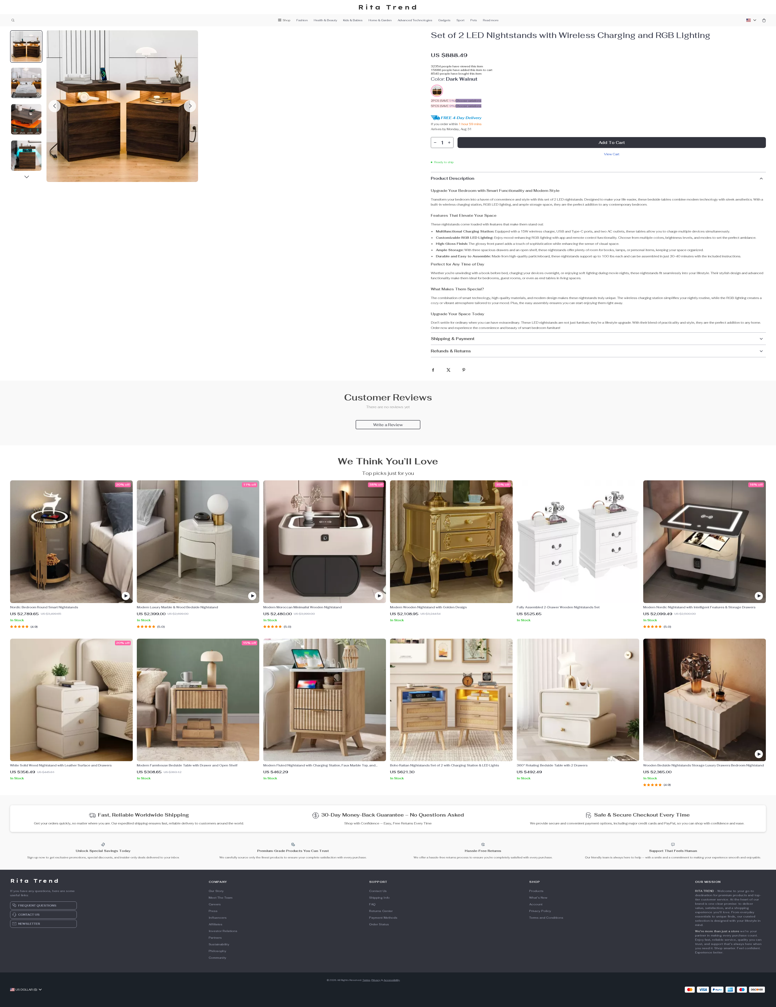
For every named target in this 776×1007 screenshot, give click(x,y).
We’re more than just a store (717, 931)
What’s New (538, 897)
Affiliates (215, 924)
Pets (473, 20)
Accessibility (392, 980)
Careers (215, 904)
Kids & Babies (353, 20)
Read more (491, 20)
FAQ (372, 904)
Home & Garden (380, 20)
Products (536, 891)
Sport (460, 20)
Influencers (218, 917)
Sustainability (219, 944)
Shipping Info (379, 897)
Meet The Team (221, 897)
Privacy (376, 980)
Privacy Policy (540, 911)
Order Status (379, 924)
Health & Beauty (325, 20)
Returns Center (381, 911)
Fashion (302, 20)
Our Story (216, 891)
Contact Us (378, 891)
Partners (215, 937)
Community (217, 957)
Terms (366, 980)
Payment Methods (383, 917)
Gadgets (444, 20)
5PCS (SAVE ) (443, 106)
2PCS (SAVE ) (443, 100)
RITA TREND (704, 891)
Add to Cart (612, 142)
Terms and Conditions (546, 917)
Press (213, 911)
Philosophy (217, 951)
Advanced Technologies (415, 20)
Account (536, 904)
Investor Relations (223, 931)
